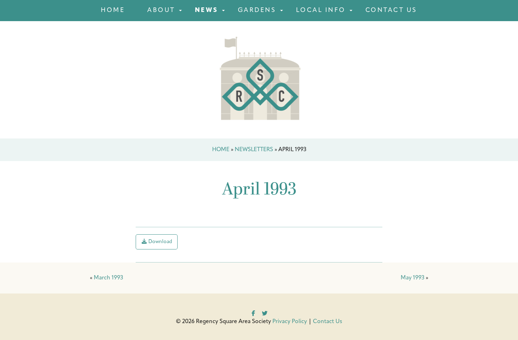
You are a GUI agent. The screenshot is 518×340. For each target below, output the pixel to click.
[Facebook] (253, 312)
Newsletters (254, 150)
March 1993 (108, 278)
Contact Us (391, 10)
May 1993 (412, 278)
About (161, 10)
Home (113, 10)
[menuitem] (113, 11)
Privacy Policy (289, 321)
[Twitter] (264, 312)
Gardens (257, 10)
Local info (321, 10)
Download (159, 242)
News (206, 10)
